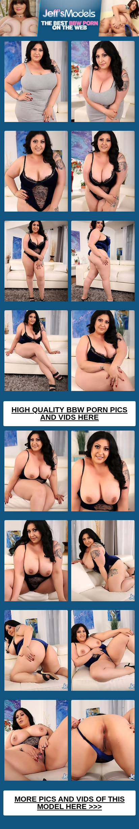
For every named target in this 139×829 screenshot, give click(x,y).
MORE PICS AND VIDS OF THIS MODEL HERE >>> (70, 803)
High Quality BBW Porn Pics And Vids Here (69, 413)
